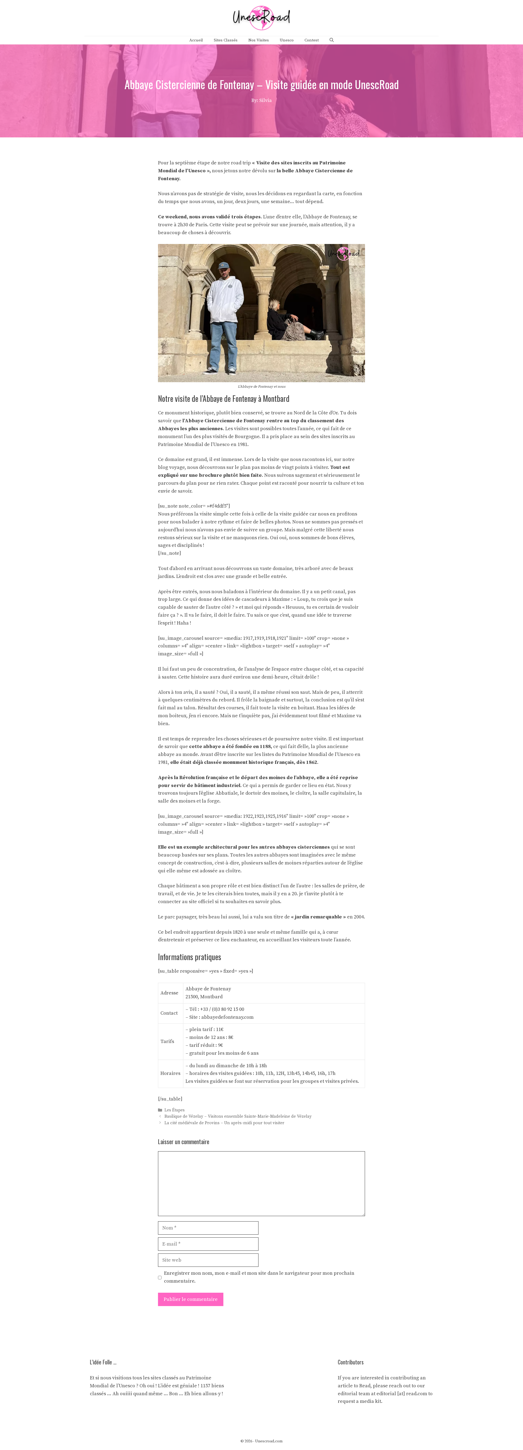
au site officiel (198, 902)
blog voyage (171, 467)
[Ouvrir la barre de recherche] (331, 40)
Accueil (196, 40)
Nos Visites (258, 40)
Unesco (287, 40)
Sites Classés (226, 40)
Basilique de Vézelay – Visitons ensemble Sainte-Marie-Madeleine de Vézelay (238, 1116)
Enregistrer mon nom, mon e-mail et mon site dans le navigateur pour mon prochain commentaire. (259, 1277)
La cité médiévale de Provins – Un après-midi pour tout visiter (224, 1123)
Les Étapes (175, 1110)
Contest (312, 40)
